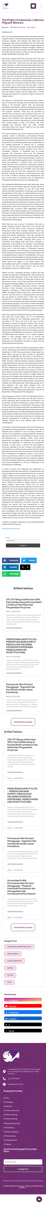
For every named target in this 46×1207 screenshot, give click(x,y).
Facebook (13, 1012)
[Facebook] (6, 1012)
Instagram (13, 1000)
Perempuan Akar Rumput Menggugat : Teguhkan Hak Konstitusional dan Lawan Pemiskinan (20, 688)
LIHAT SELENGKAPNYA (14, 628)
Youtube (12, 1006)
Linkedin (13, 1018)
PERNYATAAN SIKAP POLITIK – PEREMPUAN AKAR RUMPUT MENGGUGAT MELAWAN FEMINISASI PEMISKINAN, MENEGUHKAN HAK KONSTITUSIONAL (22, 646)
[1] (11, 32)
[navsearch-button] (31, 6)
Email (7, 537)
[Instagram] (6, 1000)
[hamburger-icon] (41, 6)
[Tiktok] (6, 1031)
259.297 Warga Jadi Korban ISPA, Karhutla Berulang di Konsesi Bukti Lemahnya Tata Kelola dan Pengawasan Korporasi (24, 603)
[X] (6, 1025)
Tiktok (11, 1031)
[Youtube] (6, 1006)
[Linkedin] (6, 1018)
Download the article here (11, 529)
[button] (11, 560)
